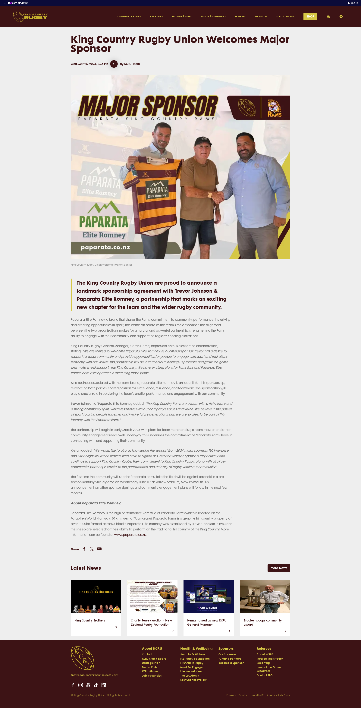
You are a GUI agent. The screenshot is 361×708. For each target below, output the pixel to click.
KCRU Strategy (285, 16)
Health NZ (257, 695)
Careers (231, 695)
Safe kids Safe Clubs (278, 695)
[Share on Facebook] (84, 549)
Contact (244, 695)
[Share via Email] (99, 549)
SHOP (310, 16)
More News (279, 568)
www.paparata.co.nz (130, 535)
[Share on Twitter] (91, 549)
